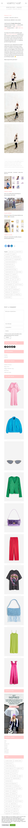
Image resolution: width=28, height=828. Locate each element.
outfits (6, 287)
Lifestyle (6, 357)
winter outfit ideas (9, 294)
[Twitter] (12, 347)
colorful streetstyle (9, 768)
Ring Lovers (6, 366)
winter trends (8, 297)
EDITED (5, 745)
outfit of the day (18, 284)
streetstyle (13, 287)
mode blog (7, 277)
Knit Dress (6, 370)
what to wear (8, 289)
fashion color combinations (10, 783)
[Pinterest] (10, 347)
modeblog (7, 279)
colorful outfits (8, 763)
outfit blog (7, 282)
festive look (16, 786)
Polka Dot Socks (7, 372)
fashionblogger (17, 259)
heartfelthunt (10, 7)
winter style (17, 294)
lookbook (14, 274)
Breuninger (6, 749)
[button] (6, 246)
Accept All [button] (13, 825)
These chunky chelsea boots (11, 34)
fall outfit (14, 773)
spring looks (7, 806)
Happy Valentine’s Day (9, 368)
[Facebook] (5, 347)
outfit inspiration (8, 284)
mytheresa (6, 751)
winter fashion (16, 289)
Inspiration (7, 274)
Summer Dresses (8, 364)
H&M (5, 740)
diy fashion (7, 254)
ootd (13, 279)
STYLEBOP (6, 752)
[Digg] (14, 347)
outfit (18, 279)
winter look (7, 292)
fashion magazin (8, 259)
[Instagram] (8, 347)
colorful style (19, 768)
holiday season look (9, 264)
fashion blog (7, 778)
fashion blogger (16, 778)
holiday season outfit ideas (10, 269)
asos (5, 742)
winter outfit (15, 292)
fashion (13, 254)
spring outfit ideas (16, 806)
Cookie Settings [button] (5, 825)
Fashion (19, 7)
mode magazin (15, 277)
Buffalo (5, 748)
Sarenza (5, 746)
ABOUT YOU (6, 743)
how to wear (18, 788)
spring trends (8, 811)
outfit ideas (15, 282)
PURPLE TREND (8, 191)
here (16, 24)
